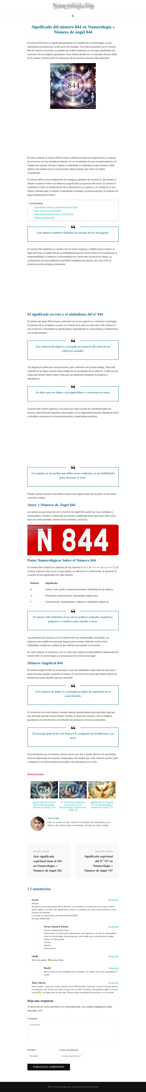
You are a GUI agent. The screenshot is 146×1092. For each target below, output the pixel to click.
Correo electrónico (69, 1050)
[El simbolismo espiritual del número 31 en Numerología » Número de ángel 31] (73, 797)
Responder (114, 900)
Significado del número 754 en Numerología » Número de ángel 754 (44, 805)
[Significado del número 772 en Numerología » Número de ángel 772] (101, 797)
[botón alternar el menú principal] (73, 16)
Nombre (31, 1050)
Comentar (32, 1018)
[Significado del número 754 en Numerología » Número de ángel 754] (44, 797)
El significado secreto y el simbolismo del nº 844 (56, 207)
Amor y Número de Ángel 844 (47, 210)
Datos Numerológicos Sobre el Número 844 (54, 214)
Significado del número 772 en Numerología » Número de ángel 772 (101, 805)
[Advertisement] (73, 133)
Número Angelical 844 (44, 217)
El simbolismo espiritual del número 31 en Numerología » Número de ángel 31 (73, 806)
